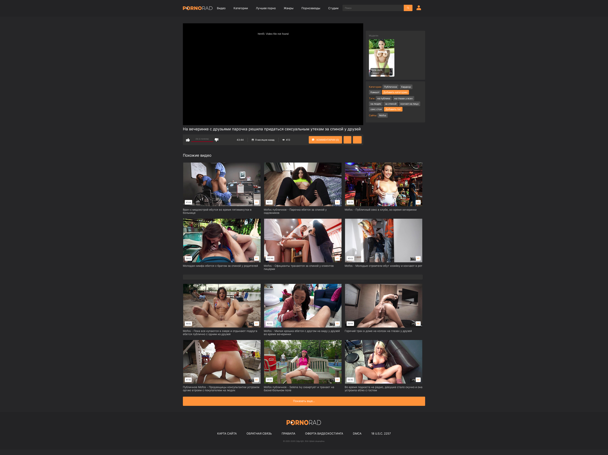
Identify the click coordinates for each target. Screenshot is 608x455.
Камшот (375, 92)
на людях (375, 103)
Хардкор (406, 86)
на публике (383, 98)
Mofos (382, 115)
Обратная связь (259, 433)
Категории (241, 8)
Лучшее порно (266, 8)
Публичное (390, 86)
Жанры (289, 8)
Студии (333, 8)
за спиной (390, 103)
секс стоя (376, 109)
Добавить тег (393, 109)
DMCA (357, 433)
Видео (221, 8)
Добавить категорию (395, 92)
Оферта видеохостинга (324, 433)
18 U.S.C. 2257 (381, 433)
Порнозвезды (310, 8)
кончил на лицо (409, 103)
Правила (288, 433)
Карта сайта (227, 433)
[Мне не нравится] (216, 140)
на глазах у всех (403, 98)
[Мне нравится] (188, 140)
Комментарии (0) (327, 139)
